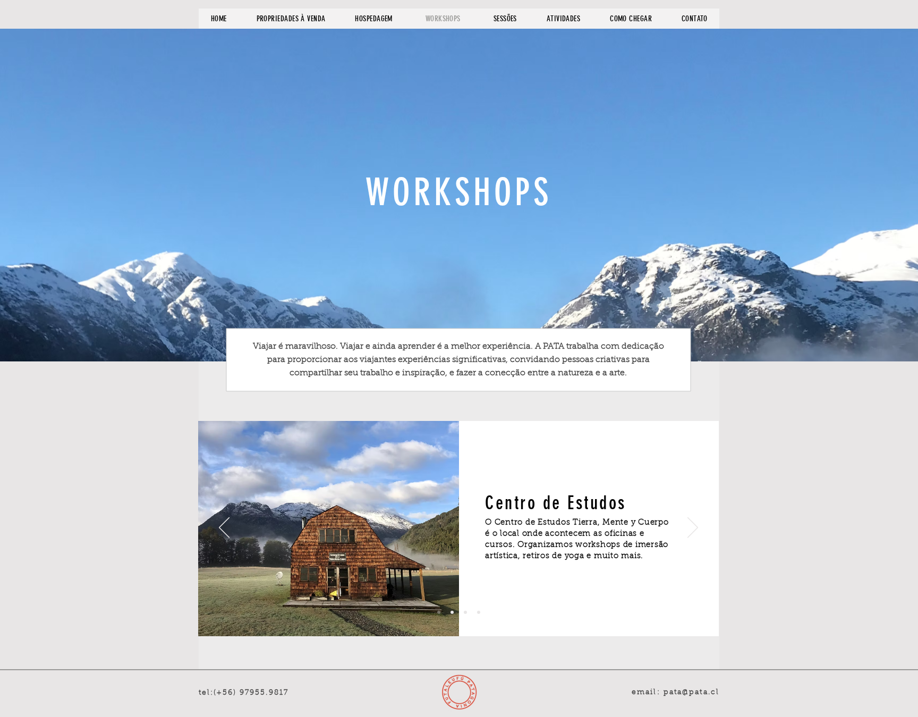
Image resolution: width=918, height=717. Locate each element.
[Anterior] (224, 528)
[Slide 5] (478, 612)
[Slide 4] (465, 612)
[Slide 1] (438, 612)
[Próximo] (692, 528)
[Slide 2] (452, 612)
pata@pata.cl (691, 692)
